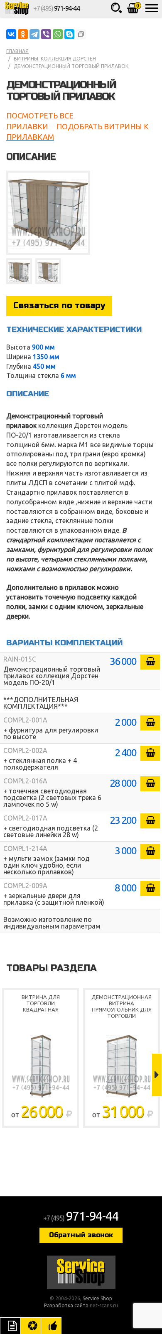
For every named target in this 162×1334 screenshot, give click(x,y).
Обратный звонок (81, 1235)
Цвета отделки (30, 1325)
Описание (10, 1325)
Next (157, 1075)
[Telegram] (34, 34)
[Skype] (69, 34)
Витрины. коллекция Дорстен (55, 58)
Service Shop (16, 8)
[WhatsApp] (58, 34)
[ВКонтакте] (11, 34)
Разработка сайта (66, 1305)
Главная (17, 51)
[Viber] (46, 34)
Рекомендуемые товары (51, 1325)
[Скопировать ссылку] (81, 34)
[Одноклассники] (23, 34)
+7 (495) (56, 8)
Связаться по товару (59, 305)
